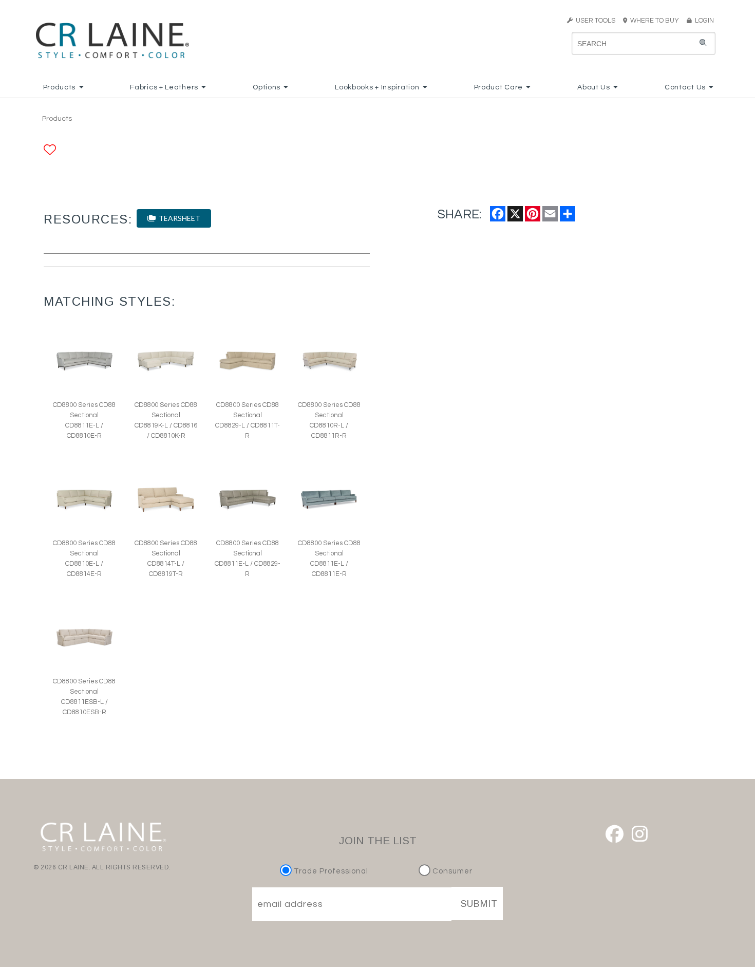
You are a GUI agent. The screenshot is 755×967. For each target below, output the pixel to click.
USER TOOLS (594, 20)
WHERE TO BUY (656, 20)
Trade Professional (330, 871)
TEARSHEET (178, 218)
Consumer (451, 871)
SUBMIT (479, 904)
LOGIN (703, 20)
